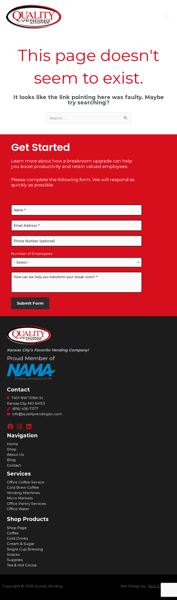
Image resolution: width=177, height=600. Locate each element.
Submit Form (30, 303)
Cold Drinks (17, 538)
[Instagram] (19, 426)
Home (12, 444)
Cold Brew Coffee (23, 487)
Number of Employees (31, 253)
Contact (14, 465)
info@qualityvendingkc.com (37, 414)
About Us (15, 454)
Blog (11, 460)
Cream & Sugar (21, 543)
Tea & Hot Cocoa (21, 565)
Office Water (18, 509)
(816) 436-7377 (24, 408)
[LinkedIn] (28, 426)
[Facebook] (10, 426)
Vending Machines (23, 493)
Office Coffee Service (25, 482)
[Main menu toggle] (166, 16)
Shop (11, 449)
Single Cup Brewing (25, 549)
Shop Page (17, 528)
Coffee (13, 533)
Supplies (15, 560)
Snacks (13, 554)
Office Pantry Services (26, 503)
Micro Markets (20, 498)
